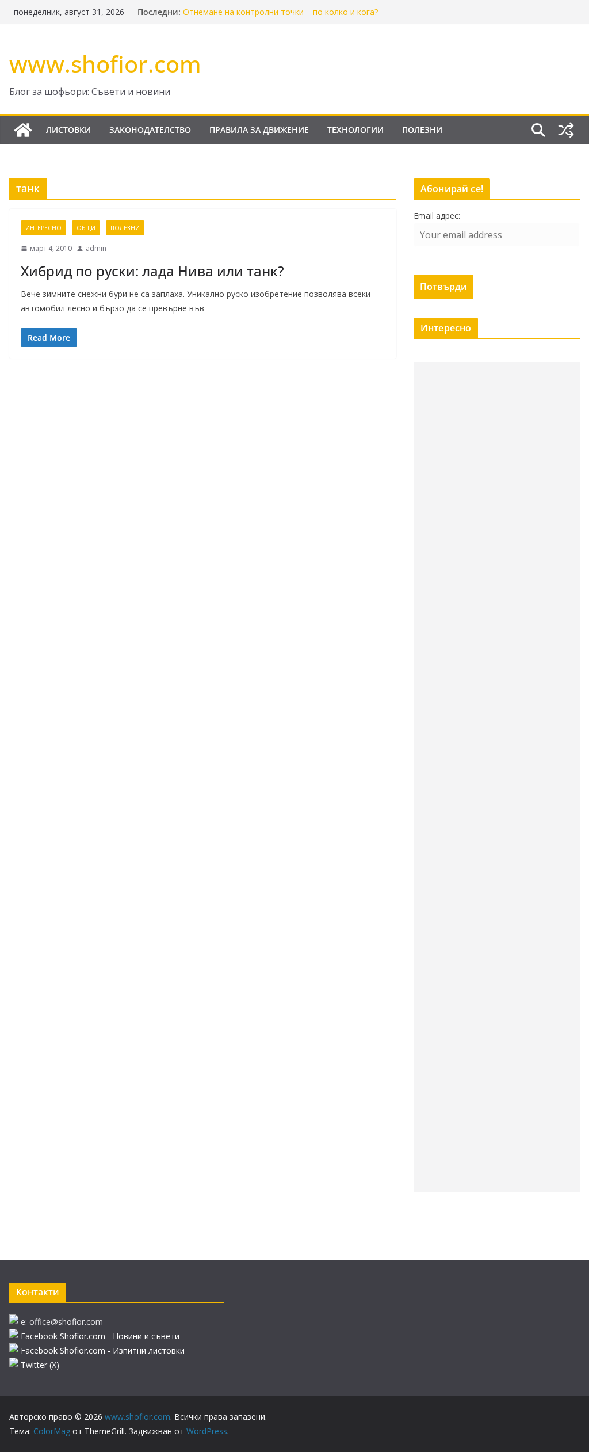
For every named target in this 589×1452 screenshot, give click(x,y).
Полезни (422, 129)
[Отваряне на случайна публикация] (566, 130)
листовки (68, 129)
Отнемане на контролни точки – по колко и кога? (280, 11)
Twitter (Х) (40, 1364)
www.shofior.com (105, 63)
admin (96, 248)
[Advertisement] (497, 777)
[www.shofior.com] (23, 130)
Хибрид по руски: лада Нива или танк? (152, 270)
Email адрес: (437, 215)
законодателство (150, 129)
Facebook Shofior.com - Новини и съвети (100, 1336)
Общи (86, 228)
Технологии (355, 129)
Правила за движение (259, 129)
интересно (43, 228)
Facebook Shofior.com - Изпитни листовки (103, 1350)
